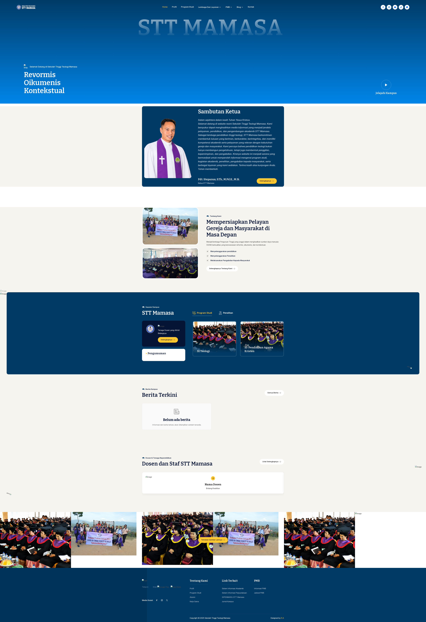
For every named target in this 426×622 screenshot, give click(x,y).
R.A (282, 618)
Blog (239, 7)
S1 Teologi (203, 351)
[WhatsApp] (407, 7)
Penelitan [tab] (228, 313)
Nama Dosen (213, 484)
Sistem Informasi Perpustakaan (234, 593)
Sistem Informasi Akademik (233, 588)
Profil (174, 7)
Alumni (192, 597)
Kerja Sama (194, 601)
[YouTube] (395, 7)
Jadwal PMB (259, 593)
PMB (228, 7)
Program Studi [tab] (204, 313)
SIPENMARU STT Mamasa (233, 597)
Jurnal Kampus (228, 601)
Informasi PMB (260, 588)
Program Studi (187, 7)
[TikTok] (401, 7)
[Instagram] (389, 7)
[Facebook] (383, 7)
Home (165, 7)
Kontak (251, 7)
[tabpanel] (238, 339)
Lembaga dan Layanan (208, 7)
